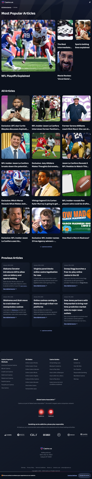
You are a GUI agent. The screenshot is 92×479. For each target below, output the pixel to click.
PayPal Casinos (5, 381)
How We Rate (77, 366)
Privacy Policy (30, 467)
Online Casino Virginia (32, 376)
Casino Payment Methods (7, 360)
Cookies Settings (72, 475)
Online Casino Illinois (31, 372)
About (76, 359)
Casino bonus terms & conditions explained (56, 383)
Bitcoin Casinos (5, 368)
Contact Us (77, 363)
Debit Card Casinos (6, 375)
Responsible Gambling (80, 372)
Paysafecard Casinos (7, 385)
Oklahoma (15, 310)
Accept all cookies (84, 475)
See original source (9, 289)
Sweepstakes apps (31, 389)
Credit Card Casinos (7, 372)
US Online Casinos (6, 7)
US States (29, 359)
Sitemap (76, 379)
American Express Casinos (9, 365)
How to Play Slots (55, 369)
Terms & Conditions (41, 467)
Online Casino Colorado (32, 369)
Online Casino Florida (32, 363)
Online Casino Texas (31, 366)
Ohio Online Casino (31, 385)
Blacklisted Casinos (79, 376)
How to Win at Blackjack (57, 372)
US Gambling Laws (55, 363)
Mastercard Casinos (7, 378)
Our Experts (77, 369)
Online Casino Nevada (32, 382)
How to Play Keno (55, 379)
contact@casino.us (66, 467)
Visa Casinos (5, 388)
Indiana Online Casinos (32, 379)
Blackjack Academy (55, 366)
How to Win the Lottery (56, 376)
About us (49, 467)
